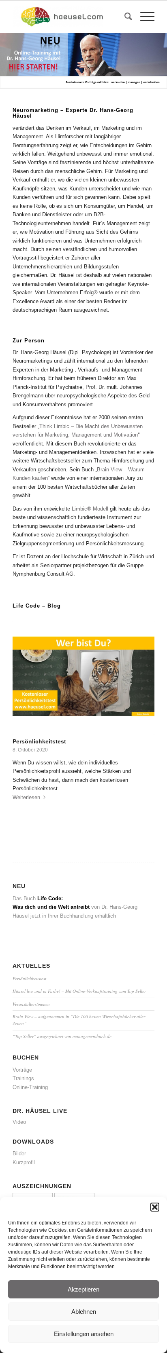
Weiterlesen (26, 797)
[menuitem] (124, 16)
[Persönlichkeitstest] (83, 678)
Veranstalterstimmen (31, 1004)
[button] (155, 1207)
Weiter (160, 54)
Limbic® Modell (90, 509)
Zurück (7, 54)
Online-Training (30, 1087)
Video (19, 1122)
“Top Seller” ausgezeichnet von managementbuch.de (62, 1036)
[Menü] (143, 16)
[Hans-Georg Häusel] (69, 16)
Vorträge (22, 1070)
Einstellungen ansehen (83, 1333)
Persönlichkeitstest (39, 741)
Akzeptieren (83, 1289)
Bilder (19, 1153)
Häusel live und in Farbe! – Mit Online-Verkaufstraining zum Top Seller (79, 991)
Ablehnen (83, 1311)
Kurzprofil (24, 1162)
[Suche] (124, 16)
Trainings (23, 1078)
